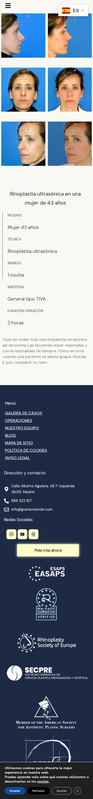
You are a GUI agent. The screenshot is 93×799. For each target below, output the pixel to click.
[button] (8, 6)
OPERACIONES (18, 420)
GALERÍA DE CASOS (23, 413)
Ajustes (62, 791)
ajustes (43, 781)
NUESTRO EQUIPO (22, 428)
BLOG (10, 435)
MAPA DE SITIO (19, 442)
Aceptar (15, 791)
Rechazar (38, 791)
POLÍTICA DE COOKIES (26, 450)
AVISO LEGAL (17, 457)
